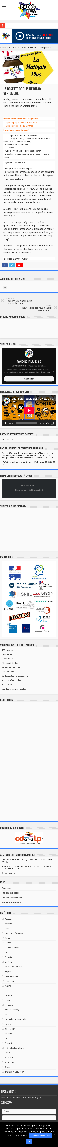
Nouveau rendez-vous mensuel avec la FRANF (37, 308)
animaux (8, 924)
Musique (8, 1033)
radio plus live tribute (14, 1048)
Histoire (8, 1000)
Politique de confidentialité (40, 1136)
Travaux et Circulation (14, 1072)
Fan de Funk (7, 654)
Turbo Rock (7, 684)
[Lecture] (5, 423)
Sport (7, 1067)
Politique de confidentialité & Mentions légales (21, 1097)
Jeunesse (9, 1005)
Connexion (6, 888)
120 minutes (7, 650)
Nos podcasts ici (9, 439)
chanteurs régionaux (14, 933)
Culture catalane (12, 947)
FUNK (7, 990)
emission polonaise (13, 967)
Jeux (7, 1014)
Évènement (9, 981)
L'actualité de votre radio (16, 1019)
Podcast (8, 1043)
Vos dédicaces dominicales (14, 689)
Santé (7, 1053)
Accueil (3, 47)
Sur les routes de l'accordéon (15, 676)
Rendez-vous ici (9, 873)
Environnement (11, 976)
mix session (10, 1029)
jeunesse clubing (12, 1010)
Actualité (8, 919)
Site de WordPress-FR (11, 902)
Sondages (9, 1062)
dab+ (7, 952)
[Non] (54, 1134)
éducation (9, 957)
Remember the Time (11, 667)
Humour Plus (7, 659)
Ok (29, 1141)
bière (7, 928)
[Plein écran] (52, 423)
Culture (12, 47)
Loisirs (8, 1024)
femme (8, 986)
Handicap (9, 995)
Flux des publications (11, 893)
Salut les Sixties (8, 671)
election (8, 962)
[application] (29, 410)
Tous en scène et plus (11, 680)
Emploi (8, 971)
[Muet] (47, 423)
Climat (7, 938)
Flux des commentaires (12, 897)
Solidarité (9, 1057)
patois (7, 1038)
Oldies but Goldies (10, 663)
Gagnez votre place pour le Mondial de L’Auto (19, 301)
